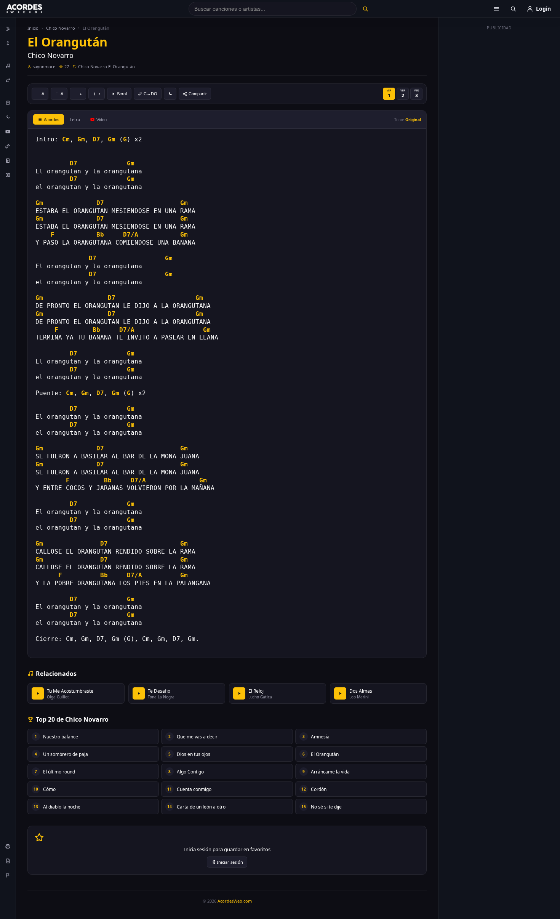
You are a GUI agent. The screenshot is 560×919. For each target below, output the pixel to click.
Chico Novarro (60, 28)
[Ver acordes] (8, 160)
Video (101, 119)
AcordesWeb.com (235, 901)
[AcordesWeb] (33, 8)
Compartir (198, 93)
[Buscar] (365, 9)
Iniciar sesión (230, 862)
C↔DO (150, 93)
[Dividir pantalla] (8, 174)
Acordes (51, 119)
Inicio (32, 28)
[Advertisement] (499, 148)
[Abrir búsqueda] (513, 8)
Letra (75, 119)
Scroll (122, 93)
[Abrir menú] (496, 8)
